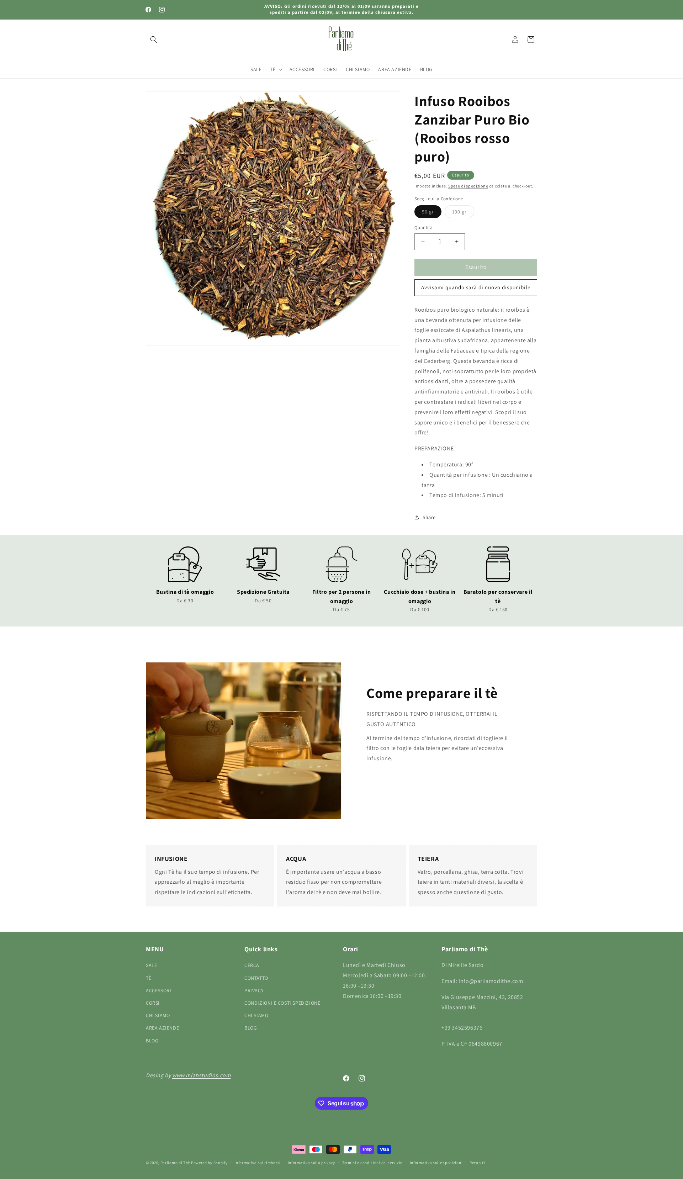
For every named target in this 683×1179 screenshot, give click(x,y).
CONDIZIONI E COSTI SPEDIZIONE (282, 1003)
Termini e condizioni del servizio (372, 1162)
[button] (154, 39)
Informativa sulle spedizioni (436, 1162)
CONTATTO (256, 978)
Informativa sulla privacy (311, 1162)
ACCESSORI (158, 990)
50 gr (431, 213)
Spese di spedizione (468, 186)
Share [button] (429, 517)
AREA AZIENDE (162, 1028)
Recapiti (477, 1162)
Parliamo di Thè (175, 1162)
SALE (151, 965)
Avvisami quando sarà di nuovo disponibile (475, 287)
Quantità (423, 227)
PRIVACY (254, 990)
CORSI (153, 1003)
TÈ (148, 978)
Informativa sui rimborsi (257, 1162)
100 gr (463, 213)
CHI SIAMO (158, 1015)
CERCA (251, 965)
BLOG (152, 1040)
